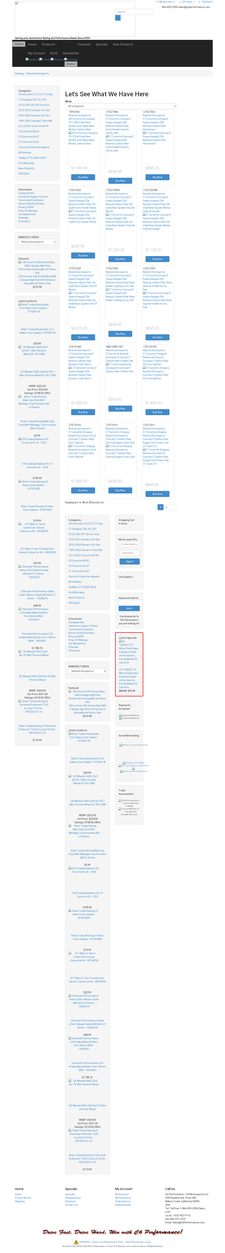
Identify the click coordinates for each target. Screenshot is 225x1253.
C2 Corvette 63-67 (28, 136)
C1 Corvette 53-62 (28, 142)
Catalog (19, 73)
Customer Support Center (33, 196)
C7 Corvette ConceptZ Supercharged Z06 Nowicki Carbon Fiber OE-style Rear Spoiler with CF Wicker (83, 282)
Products (48, 44)
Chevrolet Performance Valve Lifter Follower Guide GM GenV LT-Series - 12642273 (37, 595)
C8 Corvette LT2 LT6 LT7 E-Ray (35, 94)
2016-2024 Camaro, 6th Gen (34, 115)
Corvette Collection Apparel (33, 147)
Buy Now (83, 177)
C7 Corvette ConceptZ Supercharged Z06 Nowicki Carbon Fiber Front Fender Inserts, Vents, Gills (118, 125)
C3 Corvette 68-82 (28, 131)
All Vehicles (24, 152)
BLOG (54, 53)
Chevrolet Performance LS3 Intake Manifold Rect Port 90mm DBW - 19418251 (37, 637)
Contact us (71, 1204)
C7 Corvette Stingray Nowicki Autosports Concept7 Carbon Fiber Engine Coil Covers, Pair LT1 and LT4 (156, 439)
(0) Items (187, 1)
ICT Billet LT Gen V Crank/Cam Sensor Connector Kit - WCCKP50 (37, 550)
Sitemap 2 (24, 221)
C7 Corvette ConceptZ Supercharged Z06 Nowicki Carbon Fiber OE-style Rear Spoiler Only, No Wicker (120, 204)
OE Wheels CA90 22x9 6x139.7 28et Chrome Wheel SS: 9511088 (37, 373)
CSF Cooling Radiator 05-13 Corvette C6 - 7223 (37, 465)
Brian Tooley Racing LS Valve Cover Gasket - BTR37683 (37, 508)
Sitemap (23, 217)
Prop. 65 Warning (27, 210)
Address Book (123, 1204)
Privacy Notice (23, 1197)
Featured (84, 44)
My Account (166, 1)
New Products (123, 44)
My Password (122, 1197)
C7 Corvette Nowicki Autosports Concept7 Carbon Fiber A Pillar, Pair (119, 357)
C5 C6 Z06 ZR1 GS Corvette (33, 105)
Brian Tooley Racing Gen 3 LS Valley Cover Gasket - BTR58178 (37, 331)
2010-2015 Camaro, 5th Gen (34, 110)
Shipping (20, 1201)
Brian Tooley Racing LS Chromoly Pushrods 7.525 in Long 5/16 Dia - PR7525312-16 (37, 729)
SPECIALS (24, 173)
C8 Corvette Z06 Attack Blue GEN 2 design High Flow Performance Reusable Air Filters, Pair (37, 280)
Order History (122, 1201)
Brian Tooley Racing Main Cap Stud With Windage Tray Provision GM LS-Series (37, 425)
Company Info (26, 193)
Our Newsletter (27, 214)
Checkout (207, 1)
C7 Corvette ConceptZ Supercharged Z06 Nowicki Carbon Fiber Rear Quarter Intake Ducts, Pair (157, 282)
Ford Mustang (26, 163)
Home (32, 44)
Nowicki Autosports (38, 73)
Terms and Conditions (30, 200)
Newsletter (71, 53)
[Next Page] (173, 507)
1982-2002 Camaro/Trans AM (35, 120)
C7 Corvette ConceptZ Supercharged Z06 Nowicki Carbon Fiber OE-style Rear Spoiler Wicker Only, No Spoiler (157, 204)
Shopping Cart (73, 1197)
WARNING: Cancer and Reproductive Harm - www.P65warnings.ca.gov (114, 1242)
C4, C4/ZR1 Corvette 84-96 (33, 126)
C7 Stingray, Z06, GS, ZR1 (32, 99)
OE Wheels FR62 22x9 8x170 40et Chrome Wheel (37, 678)
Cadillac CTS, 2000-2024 (32, 157)
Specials (102, 44)
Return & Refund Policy (31, 203)
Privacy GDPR (26, 207)
